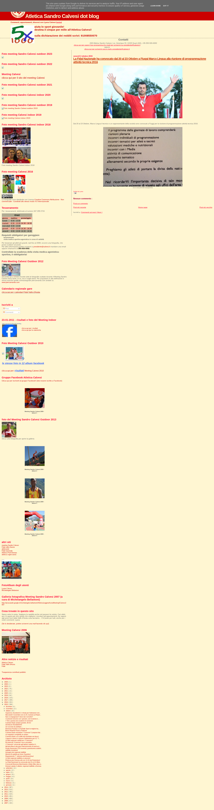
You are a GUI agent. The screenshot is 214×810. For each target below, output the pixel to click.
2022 (6, 689)
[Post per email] (74, 193)
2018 (6, 698)
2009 (6, 798)
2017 (6, 700)
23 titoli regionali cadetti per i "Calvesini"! (19, 740)
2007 (6, 803)
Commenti (9, 312)
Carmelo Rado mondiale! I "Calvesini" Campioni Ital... (23, 732)
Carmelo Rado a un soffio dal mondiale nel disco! (22, 736)
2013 (6, 789)
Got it (166, 6)
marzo (8, 781)
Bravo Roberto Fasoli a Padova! (16, 730)
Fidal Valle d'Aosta (8, 664)
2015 (6, 704)
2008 (6, 801)
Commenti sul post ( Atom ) (91, 212)
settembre (9, 768)
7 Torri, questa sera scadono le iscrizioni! (19, 721)
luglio (8, 772)
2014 (6, 787)
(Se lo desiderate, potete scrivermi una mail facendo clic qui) (25, 624)
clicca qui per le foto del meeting (11, 323)
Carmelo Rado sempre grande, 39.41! (18, 723)
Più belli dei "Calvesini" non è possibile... (19, 742)
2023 (6, 686)
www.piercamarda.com (11, 282)
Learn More (155, 6)
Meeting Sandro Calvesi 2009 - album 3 (34, 502)
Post (7, 309)
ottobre (8, 711)
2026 (6, 682)
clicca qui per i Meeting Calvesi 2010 (23, 371)
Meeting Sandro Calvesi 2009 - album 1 (34, 412)
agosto (8, 770)
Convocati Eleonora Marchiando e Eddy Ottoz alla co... (23, 764)
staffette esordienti (11, 750)
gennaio (9, 785)
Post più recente (79, 207)
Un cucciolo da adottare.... (14, 727)
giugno (8, 774)
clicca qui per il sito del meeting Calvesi (23, 77)
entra (59, 22)
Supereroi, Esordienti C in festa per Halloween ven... (23, 713)
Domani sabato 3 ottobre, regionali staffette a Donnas (23, 766)
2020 (6, 693)
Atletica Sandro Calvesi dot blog (62, 16)
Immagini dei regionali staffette (15, 752)
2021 (6, 691)
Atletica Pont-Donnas (9, 553)
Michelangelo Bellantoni (10, 590)
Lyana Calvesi (7, 588)
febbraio (9, 783)
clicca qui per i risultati (30, 328)
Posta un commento (80, 203)
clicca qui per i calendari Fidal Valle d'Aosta (21, 292)
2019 (6, 695)
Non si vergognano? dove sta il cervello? (19, 717)
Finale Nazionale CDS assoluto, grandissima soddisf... (23, 748)
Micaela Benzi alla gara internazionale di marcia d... (22, 746)
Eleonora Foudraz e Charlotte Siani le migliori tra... (22, 728)
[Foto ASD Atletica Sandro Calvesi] (9, 336)
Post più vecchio (206, 207)
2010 (6, 796)
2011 (6, 794)
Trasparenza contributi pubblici (14, 672)
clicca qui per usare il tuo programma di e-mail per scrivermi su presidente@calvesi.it (107, 45)
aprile (8, 779)
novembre (9, 709)
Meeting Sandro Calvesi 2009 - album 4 (34, 534)
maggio (8, 776)
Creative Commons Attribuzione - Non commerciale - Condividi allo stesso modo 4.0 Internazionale (33, 200)
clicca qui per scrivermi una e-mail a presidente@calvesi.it (107, 49)
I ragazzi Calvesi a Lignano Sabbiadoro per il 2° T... (22, 738)
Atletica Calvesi (7, 662)
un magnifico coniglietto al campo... (17, 734)
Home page (142, 207)
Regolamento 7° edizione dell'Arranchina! (19, 756)
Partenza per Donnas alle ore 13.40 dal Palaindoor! (22, 760)
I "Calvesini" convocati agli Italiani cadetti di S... (21, 744)
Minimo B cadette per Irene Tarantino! (18, 754)
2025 (6, 684)
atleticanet (5, 549)
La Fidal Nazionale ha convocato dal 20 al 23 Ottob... (23, 762)
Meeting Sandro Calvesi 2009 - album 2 (34, 470)
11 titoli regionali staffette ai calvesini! (17, 758)
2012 (6, 792)
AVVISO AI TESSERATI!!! (13, 725)
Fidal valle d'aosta (8, 547)
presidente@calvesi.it (41, 247)
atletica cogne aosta (9, 554)
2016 (6, 702)
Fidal (3, 666)
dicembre (9, 706)
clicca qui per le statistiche (31, 330)
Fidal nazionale (7, 551)
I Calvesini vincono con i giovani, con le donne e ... (22, 719)
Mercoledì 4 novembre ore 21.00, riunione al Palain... (23, 715)
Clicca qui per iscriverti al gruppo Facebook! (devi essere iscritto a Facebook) (32, 381)
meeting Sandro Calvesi (10, 545)
